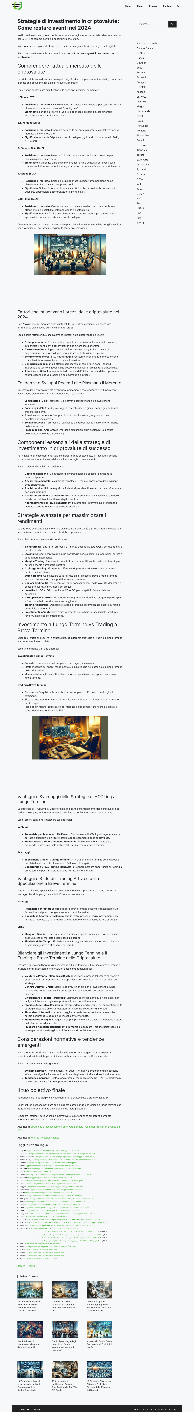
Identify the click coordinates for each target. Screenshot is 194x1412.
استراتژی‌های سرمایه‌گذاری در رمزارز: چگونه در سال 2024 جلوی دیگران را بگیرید (70, 1240)
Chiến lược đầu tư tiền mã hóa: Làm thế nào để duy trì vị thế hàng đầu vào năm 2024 (62, 1213)
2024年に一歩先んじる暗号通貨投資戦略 (41, 1249)
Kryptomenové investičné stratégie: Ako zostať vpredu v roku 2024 (56, 1204)
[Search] (172, 24)
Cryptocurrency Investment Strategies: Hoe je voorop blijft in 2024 (56, 1190)
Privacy (153, 6)
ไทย (139, 203)
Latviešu (141, 96)
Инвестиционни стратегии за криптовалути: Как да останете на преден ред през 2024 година (68, 1222)
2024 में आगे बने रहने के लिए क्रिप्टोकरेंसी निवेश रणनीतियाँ (42, 1243)
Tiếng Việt (142, 150)
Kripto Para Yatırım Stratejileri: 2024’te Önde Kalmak (46, 1216)
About (140, 6)
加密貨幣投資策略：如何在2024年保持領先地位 (45, 1255)
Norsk (140, 116)
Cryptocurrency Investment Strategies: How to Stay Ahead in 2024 (52, 1151)
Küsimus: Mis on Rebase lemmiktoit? (38, 1172)
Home (128, 6)
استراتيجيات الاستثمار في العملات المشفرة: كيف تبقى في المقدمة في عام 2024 (70, 1237)
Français (141, 82)
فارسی (140, 193)
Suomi (140, 140)
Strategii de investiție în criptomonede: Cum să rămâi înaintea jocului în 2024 (57, 1201)
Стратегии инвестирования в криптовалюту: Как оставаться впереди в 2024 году (61, 1225)
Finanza (31, 1265)
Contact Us (160, 1409)
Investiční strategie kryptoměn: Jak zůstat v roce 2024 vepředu (52, 1163)
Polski (140, 121)
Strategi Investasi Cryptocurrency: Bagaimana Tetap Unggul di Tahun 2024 (64, 1157)
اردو (139, 183)
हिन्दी (139, 198)
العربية (140, 188)
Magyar (141, 106)
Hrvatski (141, 87)
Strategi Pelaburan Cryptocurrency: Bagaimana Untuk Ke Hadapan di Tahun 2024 (65, 1160)
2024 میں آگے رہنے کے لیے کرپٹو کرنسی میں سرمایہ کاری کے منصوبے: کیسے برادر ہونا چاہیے (68, 1234)
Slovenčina (143, 135)
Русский (141, 169)
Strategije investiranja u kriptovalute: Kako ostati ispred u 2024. (56, 1228)
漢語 (139, 217)
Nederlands (143, 111)
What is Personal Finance (45, 1137)
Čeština (141, 53)
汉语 (139, 213)
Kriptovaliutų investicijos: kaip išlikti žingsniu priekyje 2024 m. (51, 1184)
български (143, 164)
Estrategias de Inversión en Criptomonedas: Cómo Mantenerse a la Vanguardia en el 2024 (62, 1154)
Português (143, 125)
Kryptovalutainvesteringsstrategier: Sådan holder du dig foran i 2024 (53, 1166)
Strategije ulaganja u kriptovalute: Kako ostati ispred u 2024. (51, 1178)
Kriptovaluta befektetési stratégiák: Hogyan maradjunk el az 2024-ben (55, 1187)
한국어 (140, 222)
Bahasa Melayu (145, 48)
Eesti (139, 67)
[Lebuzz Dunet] (17, 6)
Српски (141, 174)
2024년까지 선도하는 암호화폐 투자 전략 (41, 1258)
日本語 (140, 208)
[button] (178, 6)
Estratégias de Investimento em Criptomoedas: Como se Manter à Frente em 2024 (61, 1198)
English (141, 72)
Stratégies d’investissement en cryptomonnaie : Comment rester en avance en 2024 (60, 1175)
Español (141, 77)
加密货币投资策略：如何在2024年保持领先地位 (45, 1252)
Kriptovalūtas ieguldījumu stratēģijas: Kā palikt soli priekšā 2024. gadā (55, 1181)
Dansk (140, 58)
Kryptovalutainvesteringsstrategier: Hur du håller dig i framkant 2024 (54, 1210)
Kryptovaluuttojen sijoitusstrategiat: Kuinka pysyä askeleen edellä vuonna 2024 (57, 1207)
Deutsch (141, 62)
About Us (147, 1409)
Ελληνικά (142, 159)
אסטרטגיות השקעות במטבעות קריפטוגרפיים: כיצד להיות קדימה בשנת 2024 (72, 1231)
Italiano (21, 1265)
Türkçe (140, 154)
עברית (140, 179)
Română (141, 130)
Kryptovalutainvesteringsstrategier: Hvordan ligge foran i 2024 (50, 1193)
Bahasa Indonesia (147, 43)
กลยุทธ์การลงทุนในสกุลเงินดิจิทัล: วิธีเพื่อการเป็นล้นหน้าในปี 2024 (52, 1246)
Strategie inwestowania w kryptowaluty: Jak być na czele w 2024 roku (53, 1195)
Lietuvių (141, 101)
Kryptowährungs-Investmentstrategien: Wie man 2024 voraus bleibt (54, 1169)
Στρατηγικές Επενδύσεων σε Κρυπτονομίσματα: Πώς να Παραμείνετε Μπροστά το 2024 (64, 1219)
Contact (167, 6)
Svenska (141, 145)
